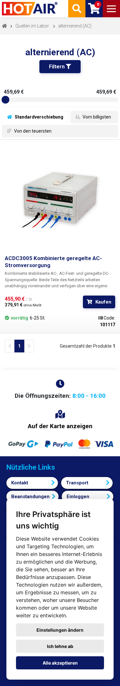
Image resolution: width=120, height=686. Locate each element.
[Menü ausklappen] (111, 8)
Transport (77, 483)
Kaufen (103, 302)
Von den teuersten (32, 131)
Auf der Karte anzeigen (60, 426)
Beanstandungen (30, 496)
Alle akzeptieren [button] (60, 663)
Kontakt (19, 483)
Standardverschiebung (38, 116)
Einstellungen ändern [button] (60, 630)
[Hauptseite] (30, 8)
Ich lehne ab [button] (60, 646)
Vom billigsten (96, 116)
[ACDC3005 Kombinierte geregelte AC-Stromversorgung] (60, 199)
